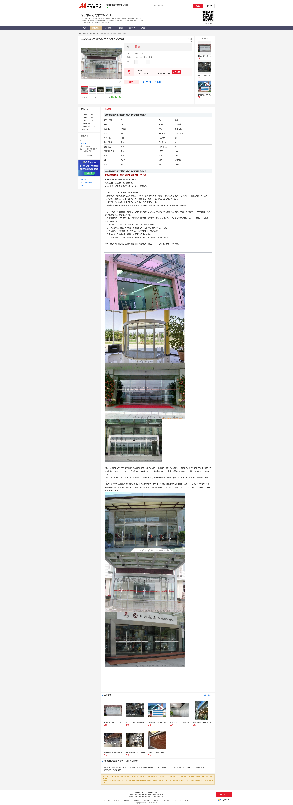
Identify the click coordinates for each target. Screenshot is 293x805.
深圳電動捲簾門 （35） (89, 123)
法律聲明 (166, 800)
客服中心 (126, 800)
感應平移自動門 (188, 767)
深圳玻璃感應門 (94, 33)
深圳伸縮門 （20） (88, 117)
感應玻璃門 (200, 767)
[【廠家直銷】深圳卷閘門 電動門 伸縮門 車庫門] (204, 87)
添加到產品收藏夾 (86, 182)
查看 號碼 (84, 143)
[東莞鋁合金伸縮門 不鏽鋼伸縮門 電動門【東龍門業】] (204, 67)
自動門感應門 (177, 767)
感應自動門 (117, 770)
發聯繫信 (131, 82)
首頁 (79, 33)
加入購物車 (147, 82)
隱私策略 (146, 800)
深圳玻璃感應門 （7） (88, 126)
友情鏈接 (185, 800)
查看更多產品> (208, 695)
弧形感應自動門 (109, 767)
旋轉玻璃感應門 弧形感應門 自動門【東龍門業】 (149, 795)
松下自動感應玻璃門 (148, 767)
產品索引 (83, 179)
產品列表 (85, 33)
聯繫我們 (116, 800)
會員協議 (156, 800)
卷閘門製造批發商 (153, 793)
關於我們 (107, 800)
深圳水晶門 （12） (88, 120)
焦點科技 (149, 803)
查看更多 (89, 156)
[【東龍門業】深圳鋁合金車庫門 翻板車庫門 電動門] (204, 48)
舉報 (96, 97)
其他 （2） (85, 129)
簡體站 (176, 800)
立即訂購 (158, 82)
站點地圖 (136, 800)
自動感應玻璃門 (134, 767)
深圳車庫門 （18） (88, 114)
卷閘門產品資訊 (139, 793)
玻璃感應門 (108, 770)
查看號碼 (176, 72)
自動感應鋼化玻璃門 (164, 767)
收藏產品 (86, 97)
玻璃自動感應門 (121, 767)
